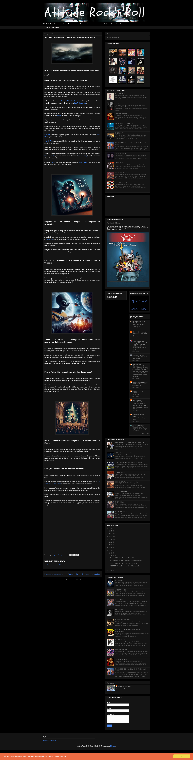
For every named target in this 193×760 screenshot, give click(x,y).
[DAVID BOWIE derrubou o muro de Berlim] (122, 80)
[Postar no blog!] (72, 555)
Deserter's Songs (138, 355)
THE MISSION (119, 580)
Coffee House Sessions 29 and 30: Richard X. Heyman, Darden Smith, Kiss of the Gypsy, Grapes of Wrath (140, 405)
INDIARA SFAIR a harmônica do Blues (127, 482)
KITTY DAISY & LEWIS (122, 620)
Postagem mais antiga (91, 574)
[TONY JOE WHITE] (140, 61)
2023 (110, 536)
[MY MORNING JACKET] (131, 80)
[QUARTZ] (131, 70)
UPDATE (118, 103)
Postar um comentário (54, 565)
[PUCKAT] (113, 70)
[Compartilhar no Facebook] (76, 555)
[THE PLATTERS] (131, 52)
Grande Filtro (48, 141)
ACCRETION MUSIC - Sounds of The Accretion (125, 566)
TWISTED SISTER (121, 649)
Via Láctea (49, 239)
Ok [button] (182, 756)
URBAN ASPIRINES (138, 425)
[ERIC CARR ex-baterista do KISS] (113, 61)
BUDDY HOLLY (120, 93)
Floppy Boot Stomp (139, 332)
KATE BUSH (119, 609)
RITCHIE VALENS (120, 472)
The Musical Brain (113, 223)
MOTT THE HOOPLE (122, 172)
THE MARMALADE (121, 512)
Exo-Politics (83, 162)
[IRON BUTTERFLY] (140, 70)
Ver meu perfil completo (123, 689)
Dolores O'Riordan (121, 113)
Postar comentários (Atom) (75, 580)
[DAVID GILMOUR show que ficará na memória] (140, 80)
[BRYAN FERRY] (122, 61)
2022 (110, 539)
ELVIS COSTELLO (121, 182)
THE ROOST (119, 133)
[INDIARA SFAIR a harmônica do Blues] (122, 52)
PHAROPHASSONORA (139, 382)
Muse (53, 162)
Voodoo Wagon (137, 400)
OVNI (59, 116)
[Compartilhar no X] (74, 555)
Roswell (47, 135)
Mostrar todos (145, 433)
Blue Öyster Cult (49, 156)
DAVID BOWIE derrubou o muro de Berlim (128, 462)
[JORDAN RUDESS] (140, 52)
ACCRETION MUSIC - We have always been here (126, 560)
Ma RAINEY (136, 394)
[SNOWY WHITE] (131, 61)
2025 (110, 531)
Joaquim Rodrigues (124, 686)
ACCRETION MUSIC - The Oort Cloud (122, 558)
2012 (110, 553)
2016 (110, 550)
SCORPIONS (119, 599)
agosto (113, 555)
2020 (110, 545)
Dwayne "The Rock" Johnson (71, 101)
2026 (110, 528)
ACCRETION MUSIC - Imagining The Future (124, 563)
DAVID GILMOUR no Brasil (123, 453)
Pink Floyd (57, 484)
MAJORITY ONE (120, 590)
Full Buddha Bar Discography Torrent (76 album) (139, 347)
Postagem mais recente (53, 574)
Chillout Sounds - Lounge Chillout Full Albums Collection (139, 342)
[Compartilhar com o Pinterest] (78, 555)
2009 (110, 570)
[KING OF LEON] (113, 80)
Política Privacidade (52, 27)
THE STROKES (120, 640)
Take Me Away (82, 156)
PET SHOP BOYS (120, 153)
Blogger (112, 746)
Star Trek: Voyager (80, 103)
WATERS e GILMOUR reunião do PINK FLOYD (130, 442)
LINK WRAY (119, 163)
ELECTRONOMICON (121, 491)
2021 (110, 542)
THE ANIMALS (119, 502)
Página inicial (73, 574)
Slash (62, 233)
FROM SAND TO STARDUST (124, 123)
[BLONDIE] (113, 52)
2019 (110, 547)
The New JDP (137, 364)
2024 (110, 534)
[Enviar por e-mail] (70, 555)
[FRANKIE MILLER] (122, 70)
